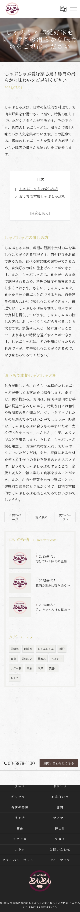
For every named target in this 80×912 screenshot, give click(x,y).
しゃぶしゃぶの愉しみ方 (38, 188)
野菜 (13, 658)
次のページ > (65, 517)
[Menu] (73, 9)
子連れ (53, 668)
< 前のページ (15, 517)
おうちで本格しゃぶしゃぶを (42, 196)
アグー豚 (16, 668)
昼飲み (42, 658)
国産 (40, 668)
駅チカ (15, 678)
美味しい (27, 658)
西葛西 (28, 648)
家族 (29, 668)
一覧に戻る (40, 517)
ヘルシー (56, 658)
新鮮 (62, 648)
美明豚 (15, 648)
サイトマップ (60, 860)
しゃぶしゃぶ (46, 648)
